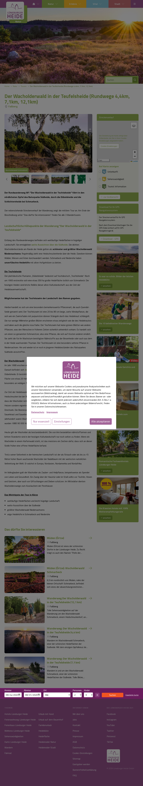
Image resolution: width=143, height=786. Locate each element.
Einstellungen (62, 421)
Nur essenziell (41, 421)
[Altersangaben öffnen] (97, 695)
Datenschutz (37, 412)
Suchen (112, 695)
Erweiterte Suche (132, 695)
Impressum (52, 412)
